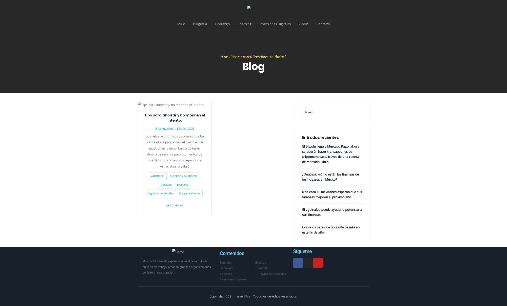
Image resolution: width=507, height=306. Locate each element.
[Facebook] (298, 263)
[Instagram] (308, 263)
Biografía (200, 24)
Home (224, 56)
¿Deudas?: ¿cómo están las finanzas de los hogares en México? (330, 177)
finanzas (182, 185)
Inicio (181, 24)
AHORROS (157, 176)
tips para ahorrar (189, 193)
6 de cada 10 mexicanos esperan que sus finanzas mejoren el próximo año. (332, 194)
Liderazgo (222, 24)
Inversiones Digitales (275, 24)
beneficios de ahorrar (183, 176)
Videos (304, 24)
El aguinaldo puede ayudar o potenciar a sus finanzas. (332, 212)
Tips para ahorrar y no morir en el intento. (174, 118)
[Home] (253, 9)
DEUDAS (166, 185)
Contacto (323, 24)
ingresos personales (161, 193)
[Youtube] (318, 263)
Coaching (245, 24)
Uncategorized (164, 128)
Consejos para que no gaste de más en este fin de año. (331, 230)
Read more (174, 205)
